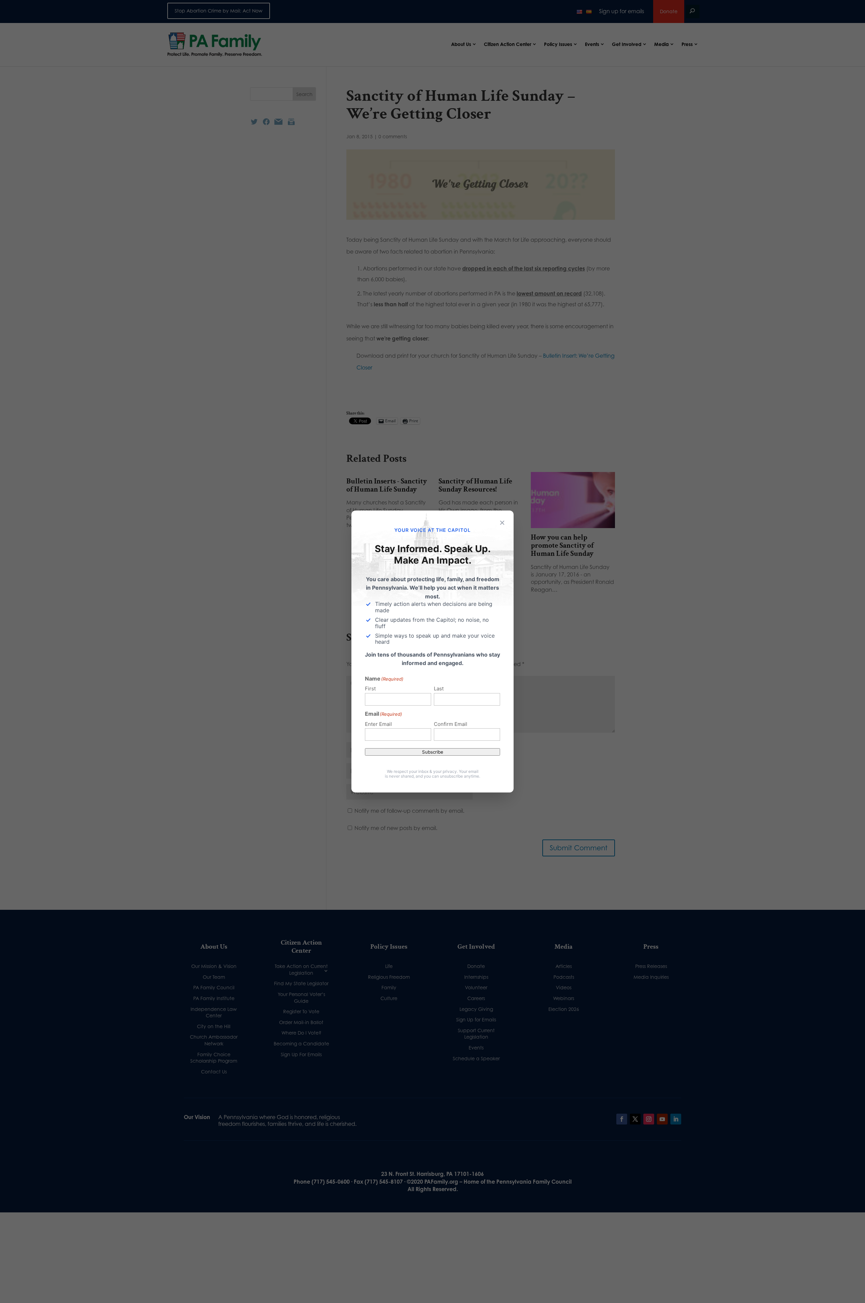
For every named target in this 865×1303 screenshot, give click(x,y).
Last (439, 688)
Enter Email (378, 724)
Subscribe (432, 752)
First (370, 688)
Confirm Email (450, 724)
